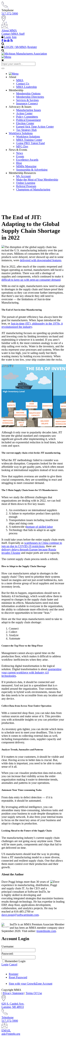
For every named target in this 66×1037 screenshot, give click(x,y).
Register (32, 47)
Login (7, 37)
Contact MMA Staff (13, 33)
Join (14, 37)
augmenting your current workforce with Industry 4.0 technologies (31, 672)
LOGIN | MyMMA (15, 47)
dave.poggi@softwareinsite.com (20, 914)
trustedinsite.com (46, 931)
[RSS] (11, 40)
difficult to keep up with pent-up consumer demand (30, 279)
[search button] (2, 68)
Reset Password (18, 977)
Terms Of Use (34, 993)
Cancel (13, 964)
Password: (7, 953)
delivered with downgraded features (40, 260)
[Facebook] (2, 40)
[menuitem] (37, 73)
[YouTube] (8, 40)
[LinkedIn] (5, 40)
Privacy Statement (13, 993)
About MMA (9, 30)
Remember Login (15, 961)
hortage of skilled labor (39, 526)
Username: (7, 946)
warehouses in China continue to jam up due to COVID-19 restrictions (31, 544)
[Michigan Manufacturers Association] (24, 53)
